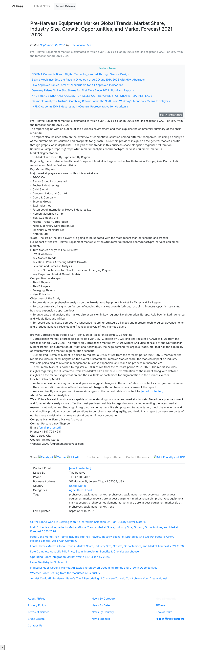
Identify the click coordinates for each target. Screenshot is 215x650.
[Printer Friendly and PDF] (169, 457)
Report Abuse (112, 457)
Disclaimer (93, 457)
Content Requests (137, 457)
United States (77, 485)
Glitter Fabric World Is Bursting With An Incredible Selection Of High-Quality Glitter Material (88, 522)
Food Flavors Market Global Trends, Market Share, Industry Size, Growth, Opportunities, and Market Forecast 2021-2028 (107, 546)
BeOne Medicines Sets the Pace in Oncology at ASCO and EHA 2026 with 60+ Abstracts (88, 79)
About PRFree (36, 598)
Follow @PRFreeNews (170, 618)
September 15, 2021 (52, 45)
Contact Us (35, 625)
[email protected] (152, 391)
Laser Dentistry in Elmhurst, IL (49, 562)
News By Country (103, 612)
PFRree (17, 6)
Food (88, 490)
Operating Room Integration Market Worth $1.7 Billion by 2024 (70, 557)
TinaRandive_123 (80, 45)
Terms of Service (38, 612)
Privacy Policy (37, 605)
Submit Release (65, 6)
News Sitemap (101, 618)
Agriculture (76, 490)
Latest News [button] (42, 6)
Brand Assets (36, 618)
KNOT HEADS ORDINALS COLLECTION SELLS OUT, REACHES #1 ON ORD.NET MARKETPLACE (92, 95)
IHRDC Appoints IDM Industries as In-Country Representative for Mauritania (80, 106)
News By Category (104, 598)
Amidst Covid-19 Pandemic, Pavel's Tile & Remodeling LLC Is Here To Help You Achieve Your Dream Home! (98, 578)
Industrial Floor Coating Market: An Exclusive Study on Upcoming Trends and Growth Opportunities (93, 567)
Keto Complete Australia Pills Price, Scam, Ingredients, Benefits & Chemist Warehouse (84, 551)
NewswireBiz (164, 612)
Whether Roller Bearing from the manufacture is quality (65, 573)
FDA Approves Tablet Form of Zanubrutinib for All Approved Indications (77, 85)
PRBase (160, 605)
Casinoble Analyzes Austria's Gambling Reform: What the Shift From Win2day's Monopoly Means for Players (101, 101)
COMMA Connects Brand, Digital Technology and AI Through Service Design (80, 74)
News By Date (101, 605)
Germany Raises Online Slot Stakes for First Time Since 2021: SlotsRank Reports (83, 90)
